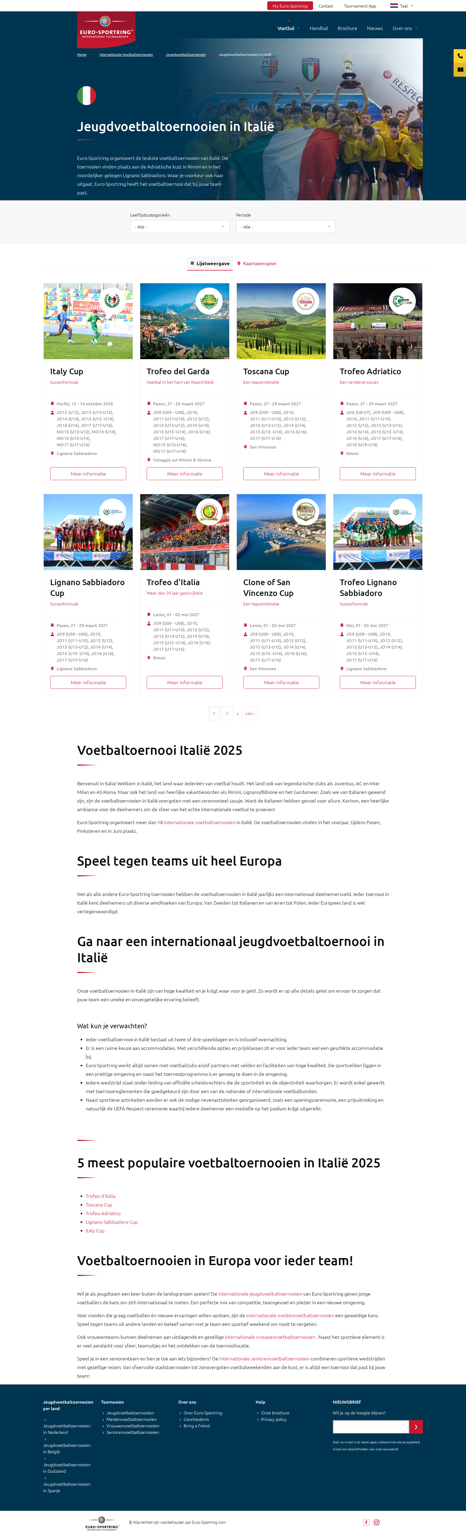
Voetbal (285, 28)
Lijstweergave (213, 263)
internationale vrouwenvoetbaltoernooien (270, 1337)
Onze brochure (275, 1412)
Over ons (402, 28)
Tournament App (360, 6)
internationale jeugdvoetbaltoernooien (260, 1293)
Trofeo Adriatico (370, 371)
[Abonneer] (416, 1427)
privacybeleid (411, 1442)
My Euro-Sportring (290, 6)
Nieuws (375, 28)
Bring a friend (197, 1425)
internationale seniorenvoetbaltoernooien (265, 1358)
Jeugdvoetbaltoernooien (130, 1412)
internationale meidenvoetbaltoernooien (290, 1315)
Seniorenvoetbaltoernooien (133, 1432)
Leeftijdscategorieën (150, 215)
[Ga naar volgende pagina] (237, 713)
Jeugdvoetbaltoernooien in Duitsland (67, 1467)
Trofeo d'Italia (173, 582)
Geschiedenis (196, 1419)
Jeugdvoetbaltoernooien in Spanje (67, 1487)
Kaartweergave (259, 263)
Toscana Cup (266, 371)
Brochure (347, 28)
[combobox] (180, 226)
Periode (243, 215)
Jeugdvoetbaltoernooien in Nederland (67, 1429)
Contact (325, 6)
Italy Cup (66, 371)
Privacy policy (274, 1419)
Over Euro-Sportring (203, 1412)
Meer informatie (88, 473)
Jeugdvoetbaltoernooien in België (67, 1448)
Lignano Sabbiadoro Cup (112, 1222)
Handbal (319, 28)
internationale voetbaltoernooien (199, 822)
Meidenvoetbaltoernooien (132, 1419)
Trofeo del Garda (178, 371)
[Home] (106, 29)
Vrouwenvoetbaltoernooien (133, 1425)
